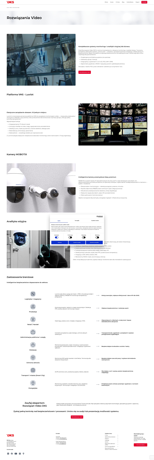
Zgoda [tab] (59, 220)
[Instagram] (20, 453)
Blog (123, 2)
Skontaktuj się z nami (84, 72)
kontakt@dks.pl (63, 439)
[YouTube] (16, 453)
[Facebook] (11, 453)
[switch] (70, 237)
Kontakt (144, 2)
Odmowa (60, 242)
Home (8, 7)
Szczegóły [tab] (77, 220)
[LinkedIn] (8, 453)
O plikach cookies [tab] (95, 220)
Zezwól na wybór (77, 242)
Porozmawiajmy (141, 444)
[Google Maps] (23, 453)
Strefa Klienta (130, 2)
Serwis (111, 2)
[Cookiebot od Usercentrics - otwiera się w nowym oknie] (97, 217)
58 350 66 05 (63, 442)
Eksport (137, 2)
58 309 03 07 (63, 437)
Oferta (106, 2)
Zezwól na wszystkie (94, 242)
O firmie (118, 2)
